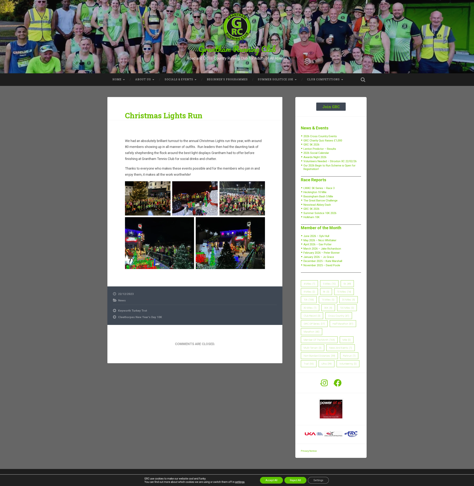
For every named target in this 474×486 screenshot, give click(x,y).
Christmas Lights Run (163, 115)
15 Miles (328, 299)
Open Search (363, 79)
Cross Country (338, 315)
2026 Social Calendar (316, 153)
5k (347, 283)
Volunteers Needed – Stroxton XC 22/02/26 (330, 161)
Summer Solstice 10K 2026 (319, 213)
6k (326, 291)
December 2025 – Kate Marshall (322, 261)
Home (116, 79)
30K (328, 307)
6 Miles (309, 291)
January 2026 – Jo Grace (318, 257)
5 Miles (329, 283)
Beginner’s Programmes (227, 79)
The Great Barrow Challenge (320, 200)
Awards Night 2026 (314, 157)
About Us (143, 79)
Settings (318, 480)
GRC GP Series (314, 323)
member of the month (319, 339)
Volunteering (348, 363)
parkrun (349, 355)
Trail (309, 363)
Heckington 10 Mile (314, 192)
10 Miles (344, 291)
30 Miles (310, 307)
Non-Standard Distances (319, 355)
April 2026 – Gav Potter (317, 244)
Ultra (326, 363)
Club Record (312, 315)
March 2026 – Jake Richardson (322, 248)
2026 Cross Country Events (320, 136)
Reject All (295, 480)
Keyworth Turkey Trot (132, 310)
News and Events (340, 347)
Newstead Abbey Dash (317, 204)
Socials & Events (179, 79)
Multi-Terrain (312, 347)
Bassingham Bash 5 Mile (318, 196)
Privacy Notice (309, 450)
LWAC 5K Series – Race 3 (319, 188)
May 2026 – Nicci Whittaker (319, 240)
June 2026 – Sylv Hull (316, 236)
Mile (347, 339)
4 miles (309, 283)
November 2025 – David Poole (321, 265)
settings (240, 481)
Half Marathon (343, 323)
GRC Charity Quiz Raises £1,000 (322, 140)
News (122, 300)
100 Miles (347, 307)
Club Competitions (323, 79)
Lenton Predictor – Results (319, 149)
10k (309, 299)
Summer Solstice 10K (275, 79)
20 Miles (348, 299)
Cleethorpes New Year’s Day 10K (140, 317)
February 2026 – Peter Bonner (321, 252)
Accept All (271, 480)
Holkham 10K (311, 217)
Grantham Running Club (237, 48)
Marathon (311, 331)
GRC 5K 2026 (311, 144)
